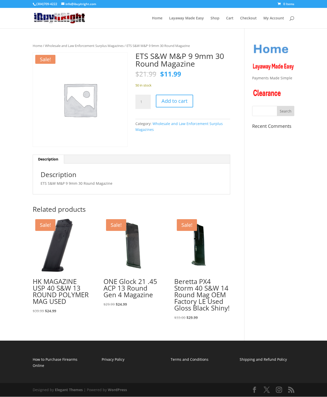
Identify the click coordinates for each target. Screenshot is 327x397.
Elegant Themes (69, 389)
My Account (273, 18)
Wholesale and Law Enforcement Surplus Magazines (84, 45)
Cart (229, 18)
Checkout (248, 18)
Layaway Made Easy (186, 18)
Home (157, 18)
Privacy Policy (113, 359)
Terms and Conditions (189, 359)
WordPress (117, 389)
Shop (215, 18)
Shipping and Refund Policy (263, 359)
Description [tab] (48, 159)
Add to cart (174, 100)
